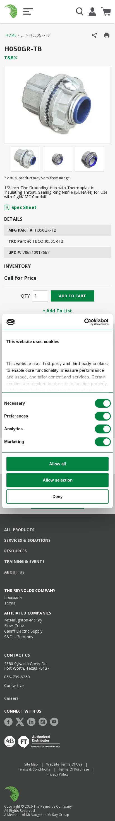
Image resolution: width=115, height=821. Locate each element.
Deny (57, 496)
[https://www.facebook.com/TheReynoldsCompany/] (9, 721)
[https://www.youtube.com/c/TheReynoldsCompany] (55, 721)
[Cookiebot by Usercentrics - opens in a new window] (84, 322)
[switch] (103, 416)
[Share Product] (94, 35)
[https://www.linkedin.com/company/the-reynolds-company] (32, 721)
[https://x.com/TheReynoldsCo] (21, 721)
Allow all (57, 463)
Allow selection (58, 480)
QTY (25, 296)
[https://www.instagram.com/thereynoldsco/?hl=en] (44, 721)
